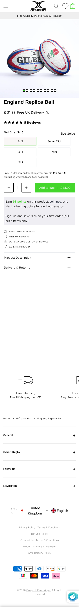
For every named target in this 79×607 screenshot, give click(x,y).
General (39, 435)
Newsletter (39, 486)
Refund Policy (39, 533)
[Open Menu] (6, 5)
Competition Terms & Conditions (39, 540)
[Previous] (63, 298)
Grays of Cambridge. (38, 590)
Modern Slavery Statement (39, 546)
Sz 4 (20, 151)
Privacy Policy (26, 527)
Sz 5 (20, 141)
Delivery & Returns (17, 267)
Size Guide (68, 133)
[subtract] (9, 187)
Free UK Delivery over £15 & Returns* (39, 15)
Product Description (17, 257)
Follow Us (39, 469)
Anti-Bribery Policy (39, 552)
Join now (56, 201)
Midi (54, 151)
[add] (26, 187)
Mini (20, 162)
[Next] (71, 298)
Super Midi (54, 141)
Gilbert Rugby (39, 452)
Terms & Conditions (49, 527)
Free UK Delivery (30, 112)
